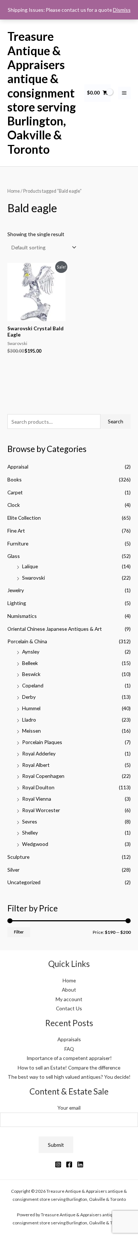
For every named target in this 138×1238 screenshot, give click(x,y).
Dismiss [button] (122, 10)
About (69, 989)
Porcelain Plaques (42, 742)
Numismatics (22, 616)
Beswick (31, 674)
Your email (69, 1107)
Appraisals (69, 1039)
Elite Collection (24, 518)
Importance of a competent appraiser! (69, 1058)
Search (115, 421)
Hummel (31, 708)
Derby (29, 697)
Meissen (31, 730)
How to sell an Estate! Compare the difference (69, 1067)
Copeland (32, 685)
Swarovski (33, 577)
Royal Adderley (39, 753)
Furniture (17, 543)
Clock (13, 505)
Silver (13, 870)
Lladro (29, 719)
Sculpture (18, 857)
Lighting (16, 603)
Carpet (15, 492)
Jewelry (15, 590)
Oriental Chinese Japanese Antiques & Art (54, 629)
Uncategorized (23, 882)
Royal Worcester (41, 810)
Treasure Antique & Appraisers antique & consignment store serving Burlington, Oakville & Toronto (41, 92)
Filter (19, 931)
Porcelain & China (27, 641)
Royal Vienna (36, 799)
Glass (13, 556)
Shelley (30, 832)
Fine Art (16, 530)
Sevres (29, 821)
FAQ (69, 1049)
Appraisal (17, 466)
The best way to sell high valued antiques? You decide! (69, 1077)
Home (13, 191)
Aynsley (30, 651)
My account (69, 999)
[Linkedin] (80, 1164)
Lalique (30, 566)
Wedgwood (35, 844)
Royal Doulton (38, 787)
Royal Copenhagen (43, 776)
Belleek (30, 663)
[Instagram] (58, 1164)
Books (14, 479)
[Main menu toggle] (124, 93)
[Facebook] (69, 1164)
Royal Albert (36, 765)
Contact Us (69, 1008)
